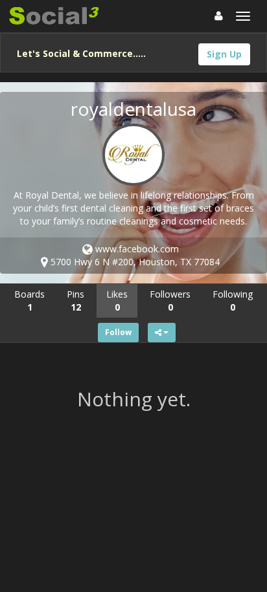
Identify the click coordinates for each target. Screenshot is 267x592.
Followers (170, 300)
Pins (75, 300)
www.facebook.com (136, 249)
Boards (29, 300)
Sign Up (224, 54)
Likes (117, 300)
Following (233, 300)
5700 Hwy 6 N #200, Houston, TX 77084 (134, 262)
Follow (118, 332)
